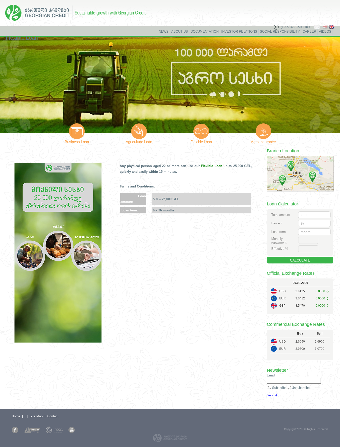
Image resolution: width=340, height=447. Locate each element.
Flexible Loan (201, 142)
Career (309, 31)
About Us (179, 31)
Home (16, 416)
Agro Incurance (263, 142)
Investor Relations (239, 31)
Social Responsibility (280, 31)
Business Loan (77, 142)
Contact (52, 416)
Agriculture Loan (139, 142)
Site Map (36, 416)
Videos (325, 31)
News (164, 31)
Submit (272, 395)
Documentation (205, 31)
